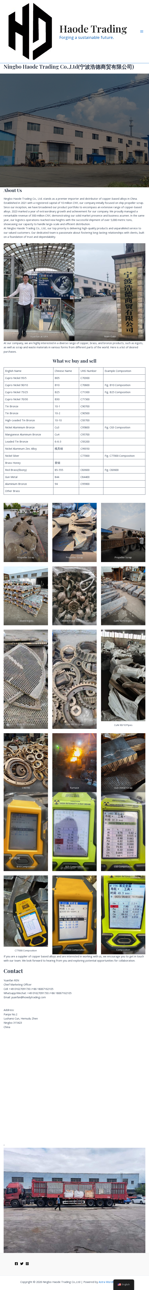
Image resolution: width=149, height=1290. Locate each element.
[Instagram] (27, 1263)
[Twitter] (21, 1263)
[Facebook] (16, 1263)
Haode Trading (93, 28)
